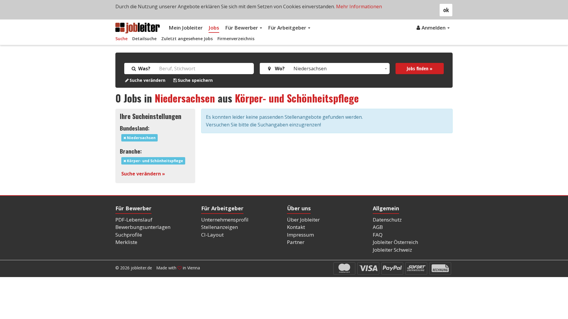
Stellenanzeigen (219, 227)
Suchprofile (128, 234)
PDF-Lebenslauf (133, 219)
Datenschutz (387, 219)
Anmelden (434, 27)
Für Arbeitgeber (287, 27)
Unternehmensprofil (224, 219)
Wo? (278, 68)
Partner (295, 242)
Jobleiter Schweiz (392, 249)
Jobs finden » (420, 68)
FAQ (378, 234)
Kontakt (296, 227)
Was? (143, 68)
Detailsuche (144, 38)
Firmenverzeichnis (235, 38)
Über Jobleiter (303, 219)
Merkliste (126, 242)
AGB (378, 227)
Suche (121, 38)
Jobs (214, 27)
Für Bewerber (242, 27)
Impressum (300, 234)
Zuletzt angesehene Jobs (187, 38)
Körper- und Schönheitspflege (297, 97)
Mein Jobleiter (186, 27)
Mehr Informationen (359, 6)
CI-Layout (212, 234)
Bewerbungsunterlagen (142, 227)
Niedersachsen (185, 97)
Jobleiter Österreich (395, 242)
